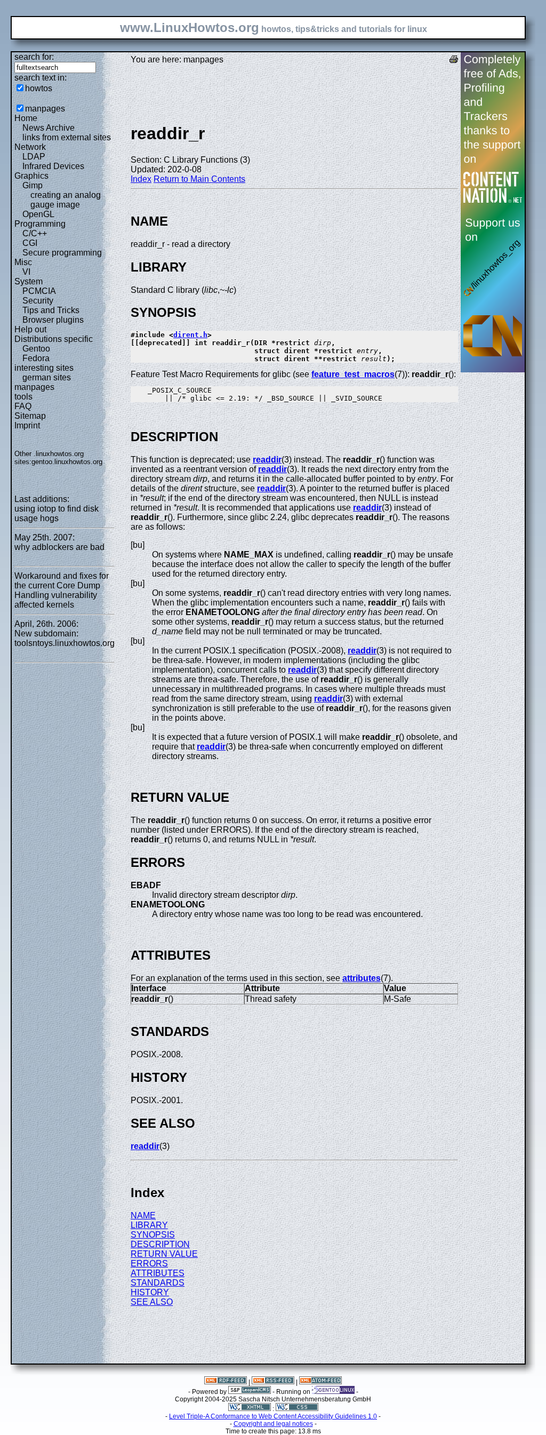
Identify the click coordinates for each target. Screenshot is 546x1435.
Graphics (31, 175)
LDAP (33, 156)
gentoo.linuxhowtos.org (66, 462)
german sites (46, 377)
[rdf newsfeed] (225, 1382)
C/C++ (34, 233)
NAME (143, 1215)
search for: (34, 56)
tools (23, 396)
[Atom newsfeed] (320, 1382)
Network (30, 147)
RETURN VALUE (164, 1253)
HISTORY (150, 1292)
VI (26, 271)
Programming (40, 223)
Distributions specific (53, 339)
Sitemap (30, 415)
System (28, 281)
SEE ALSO (152, 1301)
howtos (38, 88)
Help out (30, 329)
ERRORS (149, 1263)
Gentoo (36, 348)
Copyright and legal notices (273, 1424)
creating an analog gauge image (65, 199)
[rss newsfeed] (273, 1382)
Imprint (27, 425)
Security (37, 300)
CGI (29, 243)
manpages (45, 108)
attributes (361, 978)
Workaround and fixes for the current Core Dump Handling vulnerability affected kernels (61, 590)
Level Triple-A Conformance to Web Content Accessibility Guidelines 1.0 (273, 1416)
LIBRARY (149, 1225)
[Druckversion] (453, 60)
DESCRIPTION (160, 1244)
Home (25, 118)
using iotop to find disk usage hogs (56, 513)
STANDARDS (157, 1282)
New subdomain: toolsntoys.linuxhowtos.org (64, 638)
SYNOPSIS (153, 1234)
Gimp (32, 185)
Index (141, 179)
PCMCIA (39, 291)
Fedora (36, 358)
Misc (23, 262)
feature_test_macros (353, 374)
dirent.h (190, 335)
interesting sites (44, 367)
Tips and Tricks (50, 310)
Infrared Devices (53, 166)
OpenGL (38, 214)
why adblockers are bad (59, 547)
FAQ (22, 406)
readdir (267, 459)
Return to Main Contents (199, 179)
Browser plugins (53, 319)
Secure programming (62, 252)
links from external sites (66, 137)
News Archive (48, 127)
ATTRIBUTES (157, 1273)
